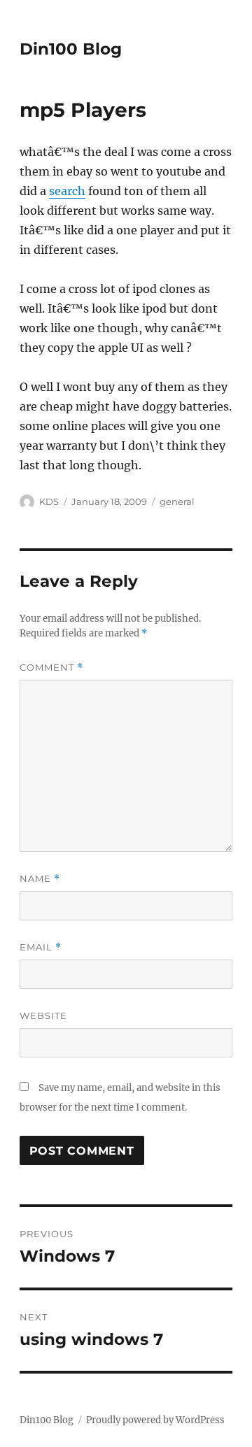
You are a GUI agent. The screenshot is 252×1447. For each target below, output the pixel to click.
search (67, 191)
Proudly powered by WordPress (155, 1420)
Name (40, 879)
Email (41, 947)
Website (43, 1015)
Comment (51, 667)
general (177, 501)
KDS (49, 501)
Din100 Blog (71, 49)
